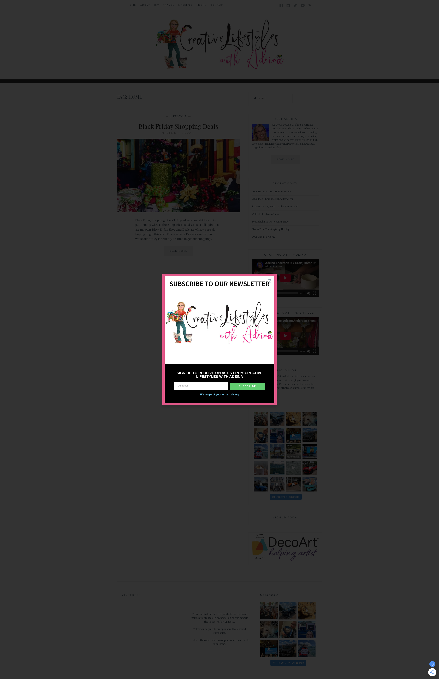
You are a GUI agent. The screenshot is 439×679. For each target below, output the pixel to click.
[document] (219, 339)
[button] (269, 281)
